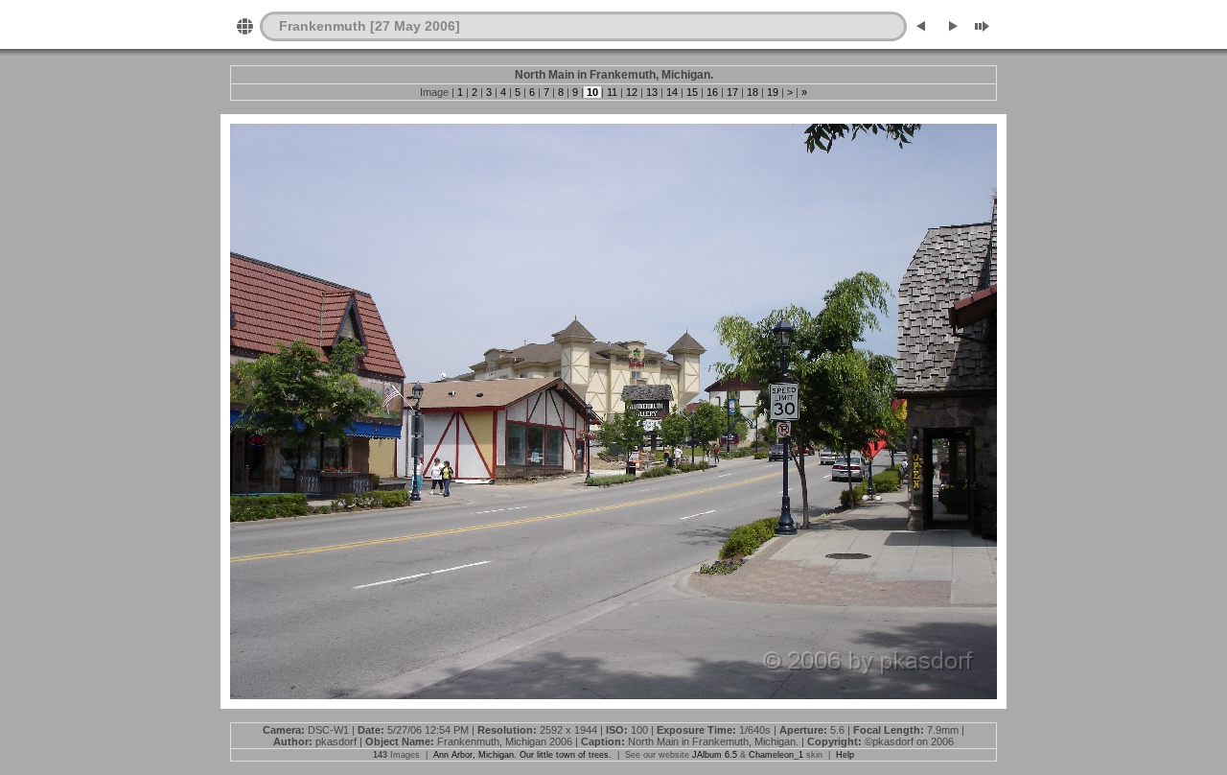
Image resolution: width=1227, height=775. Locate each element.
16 (712, 92)
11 (612, 92)
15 (692, 92)
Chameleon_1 (776, 755)
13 (651, 92)
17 (732, 92)
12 (631, 92)
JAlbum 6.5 (714, 755)
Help (845, 755)
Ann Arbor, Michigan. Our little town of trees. (522, 755)
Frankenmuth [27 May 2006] (369, 26)
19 (772, 92)
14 (672, 92)
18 (752, 92)
